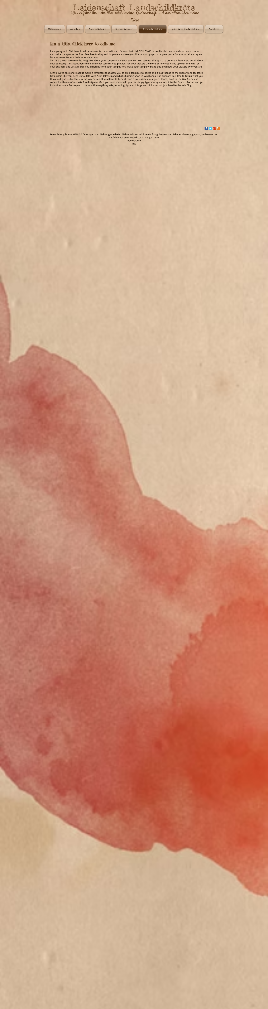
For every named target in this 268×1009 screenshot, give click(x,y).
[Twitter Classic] (210, 128)
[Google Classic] (214, 128)
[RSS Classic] (218, 128)
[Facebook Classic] (206, 128)
